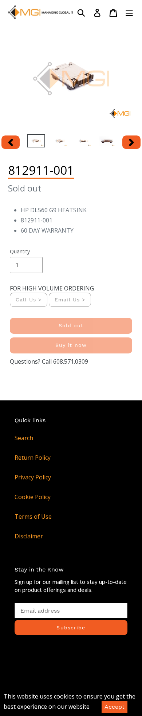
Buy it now (71, 345)
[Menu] (129, 12)
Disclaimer (29, 536)
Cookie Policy (33, 497)
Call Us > (29, 299)
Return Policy (33, 458)
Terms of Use (33, 517)
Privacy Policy (33, 477)
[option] (36, 142)
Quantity (20, 251)
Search (24, 438)
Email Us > (70, 299)
